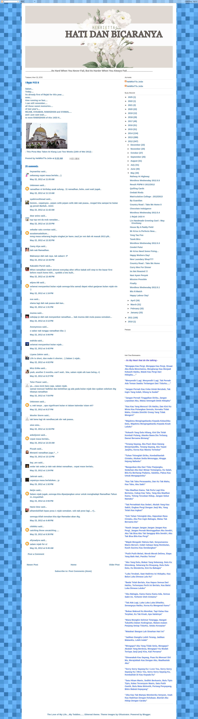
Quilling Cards (137, 188)
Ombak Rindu (136, 192)
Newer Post (32, 565)
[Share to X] (74, 159)
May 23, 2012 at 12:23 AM (42, 443)
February (135, 308)
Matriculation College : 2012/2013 (146, 196)
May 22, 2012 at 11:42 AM (42, 210)
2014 (130, 133)
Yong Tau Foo (136, 235)
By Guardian (136, 200)
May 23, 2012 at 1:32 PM (41, 484)
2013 (130, 137)
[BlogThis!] (72, 159)
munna (33, 313)
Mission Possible (138, 279)
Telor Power (36, 382)
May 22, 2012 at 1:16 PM (41, 293)
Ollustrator (124, 714)
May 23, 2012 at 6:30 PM (41, 534)
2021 (130, 105)
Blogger (146, 714)
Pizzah (33, 449)
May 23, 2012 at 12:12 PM (42, 457)
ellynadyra (35, 540)
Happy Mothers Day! (140, 255)
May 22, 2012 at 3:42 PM (41, 348)
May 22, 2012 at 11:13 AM (42, 193)
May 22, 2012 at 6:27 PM (41, 376)
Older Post (114, 565)
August (134, 161)
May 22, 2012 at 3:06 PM (41, 335)
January (135, 312)
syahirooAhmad (37, 199)
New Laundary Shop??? (141, 259)
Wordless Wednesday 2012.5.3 (145, 243)
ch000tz (33, 526)
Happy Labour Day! (139, 295)
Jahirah (33, 476)
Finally (133, 283)
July (133, 165)
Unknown (34, 185)
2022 (130, 101)
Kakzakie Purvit (37, 266)
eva (31, 299)
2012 (130, 141)
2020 (130, 109)
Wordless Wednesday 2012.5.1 (145, 287)
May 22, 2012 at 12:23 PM (42, 223)
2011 (130, 317)
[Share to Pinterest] (78, 159)
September (136, 157)
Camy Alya (35, 246)
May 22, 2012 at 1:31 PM (41, 307)
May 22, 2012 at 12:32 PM (42, 240)
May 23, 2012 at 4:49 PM (41, 520)
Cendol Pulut (136, 247)
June (133, 169)
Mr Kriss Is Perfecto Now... (143, 231)
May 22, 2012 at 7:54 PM (41, 396)
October (135, 153)
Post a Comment (36, 554)
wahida (33, 341)
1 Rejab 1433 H (137, 216)
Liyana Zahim (36, 354)
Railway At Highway (139, 176)
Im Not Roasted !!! (139, 271)
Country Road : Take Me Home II (146, 204)
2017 (130, 121)
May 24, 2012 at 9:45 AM (41, 548)
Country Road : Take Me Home (145, 263)
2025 (130, 97)
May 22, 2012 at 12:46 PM (42, 276)
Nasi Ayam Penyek (139, 275)
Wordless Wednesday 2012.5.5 (145, 180)
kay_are (34, 462)
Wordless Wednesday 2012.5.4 (145, 212)
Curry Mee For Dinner (140, 267)
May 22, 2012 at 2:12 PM (41, 321)
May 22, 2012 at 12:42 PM (42, 260)
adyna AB (34, 282)
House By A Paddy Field (141, 227)
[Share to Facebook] (76, 159)
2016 (130, 125)
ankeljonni (35, 435)
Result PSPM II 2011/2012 (142, 184)
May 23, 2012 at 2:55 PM (41, 501)
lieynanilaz (35, 171)
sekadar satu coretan (40, 229)
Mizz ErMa (35, 368)
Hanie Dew (35, 507)
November (136, 149)
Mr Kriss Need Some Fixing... (144, 251)
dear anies (35, 216)
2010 (130, 321)
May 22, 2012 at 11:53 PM (42, 429)
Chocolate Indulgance (140, 208)
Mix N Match (136, 291)
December (136, 145)
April (133, 300)
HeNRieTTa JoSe (135, 82)
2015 (130, 129)
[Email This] (71, 159)
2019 (130, 113)
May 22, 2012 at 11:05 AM (42, 179)
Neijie (32, 490)
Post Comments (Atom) (80, 571)
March (134, 304)
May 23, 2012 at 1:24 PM (41, 470)
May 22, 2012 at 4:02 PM (41, 362)
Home (73, 565)
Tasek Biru (135, 239)
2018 (130, 117)
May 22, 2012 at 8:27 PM (41, 409)
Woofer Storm (37, 415)
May (133, 173)
